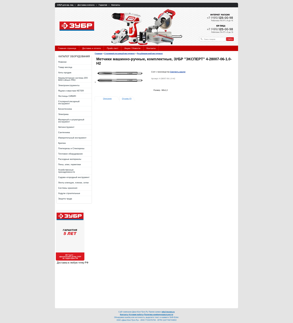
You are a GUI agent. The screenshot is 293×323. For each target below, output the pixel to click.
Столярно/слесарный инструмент (119, 54)
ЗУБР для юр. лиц (65, 5)
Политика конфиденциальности (158, 315)
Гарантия (103, 5)
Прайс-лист (112, 48)
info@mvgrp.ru (168, 312)
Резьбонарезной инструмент (150, 54)
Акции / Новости (132, 48)
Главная (98, 54)
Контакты (115, 5)
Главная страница (67, 48)
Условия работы (136, 315)
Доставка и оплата (86, 5)
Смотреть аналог (178, 72)
